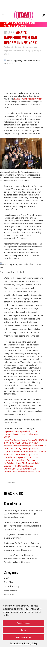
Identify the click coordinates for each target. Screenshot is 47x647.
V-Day (27, 50)
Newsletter (9, 594)
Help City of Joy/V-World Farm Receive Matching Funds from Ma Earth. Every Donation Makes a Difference (21, 558)
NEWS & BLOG (13, 493)
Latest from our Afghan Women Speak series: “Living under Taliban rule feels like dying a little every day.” (22, 525)
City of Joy (8, 582)
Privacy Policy (16, 643)
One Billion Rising (11, 586)
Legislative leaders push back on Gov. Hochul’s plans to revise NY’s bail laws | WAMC (22, 434)
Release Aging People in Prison (28, 98)
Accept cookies (23, 623)
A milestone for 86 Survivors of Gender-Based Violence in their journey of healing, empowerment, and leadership (22, 546)
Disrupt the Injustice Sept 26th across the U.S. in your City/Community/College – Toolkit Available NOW (23, 513)
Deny (23, 630)
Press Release (10, 590)
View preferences (23, 637)
